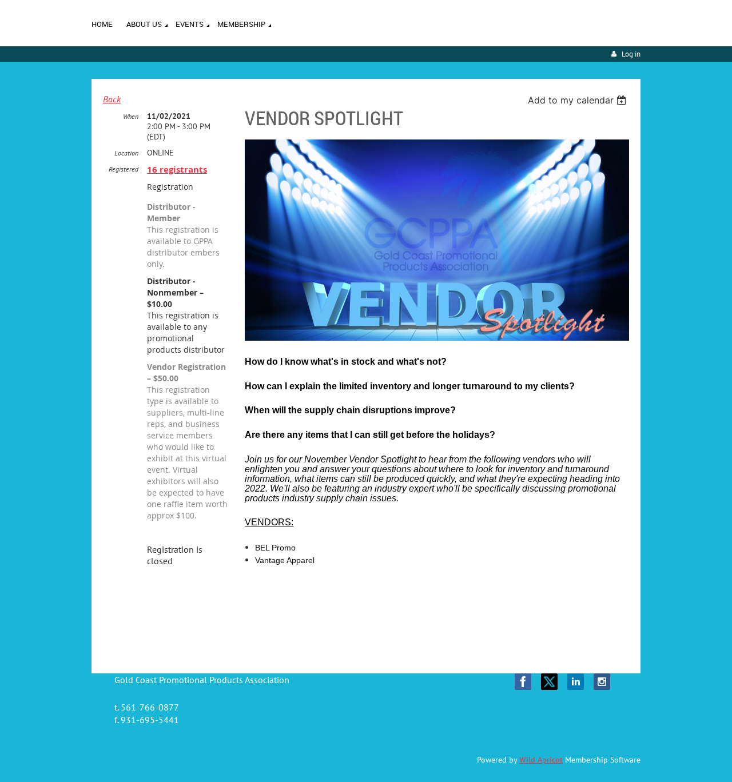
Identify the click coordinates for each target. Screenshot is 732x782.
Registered (123, 169)
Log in (631, 54)
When (130, 116)
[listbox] (578, 100)
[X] (549, 681)
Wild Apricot (541, 760)
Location (126, 153)
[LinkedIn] (575, 681)
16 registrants (177, 169)
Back (112, 99)
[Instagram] (602, 681)
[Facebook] (523, 681)
